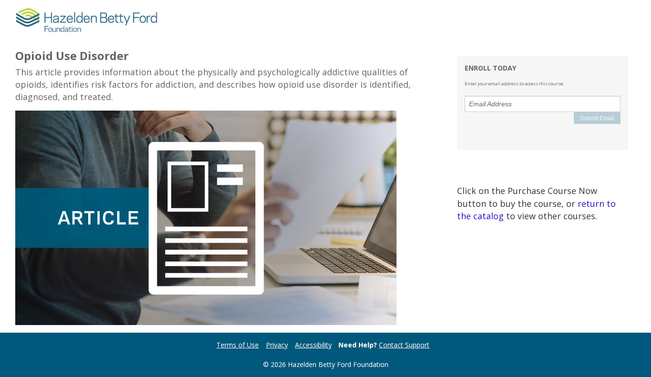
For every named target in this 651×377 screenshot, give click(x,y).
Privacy (277, 344)
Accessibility (313, 344)
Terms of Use (237, 344)
